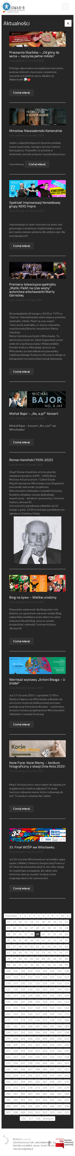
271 (8, 1087)
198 (66, 1032)
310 (30, 1112)
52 (49, 940)
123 (44, 983)
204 (44, 1038)
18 (43, 921)
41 (49, 934)
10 (62, 915)
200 (15, 1038)
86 (54, 958)
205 (52, 1038)
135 (66, 989)
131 (37, 989)
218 (15, 1050)
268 (52, 1081)
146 (15, 1001)
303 (44, 1106)
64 (54, 946)
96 (49, 964)
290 (15, 1100)
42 (54, 934)
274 (30, 1087)
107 (59, 971)
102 (23, 971)
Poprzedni (11, 915)
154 (8, 1007)
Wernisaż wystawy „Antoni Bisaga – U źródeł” (37, 681)
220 (30, 1050)
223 (52, 1050)
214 (52, 1044)
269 (59, 1081)
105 (44, 971)
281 (15, 1094)
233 (59, 1057)
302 (37, 1106)
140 (37, 995)
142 (52, 995)
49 (31, 940)
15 (26, 921)
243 (66, 1063)
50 (37, 940)
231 (44, 1057)
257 (37, 1075)
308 (15, 1112)
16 (31, 921)
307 (8, 1112)
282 (23, 1094)
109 (8, 977)
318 (38, 1118)
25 (20, 928)
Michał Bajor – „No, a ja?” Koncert (33, 413)
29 (43, 928)
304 (52, 1106)
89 (8, 964)
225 (66, 1050)
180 (66, 1020)
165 (23, 1014)
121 (30, 983)
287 (59, 1094)
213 (44, 1044)
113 (37, 977)
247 (30, 1069)
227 (15, 1057)
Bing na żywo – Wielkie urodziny (33, 597)
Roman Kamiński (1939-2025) (31, 459)
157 (30, 1007)
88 (66, 958)
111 (23, 977)
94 (37, 964)
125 (59, 983)
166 (30, 1014)
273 (23, 1087)
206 (59, 1038)
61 (37, 946)
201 (23, 1038)
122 (37, 983)
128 (15, 989)
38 (31, 934)
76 (60, 952)
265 (30, 1081)
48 (26, 940)
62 (43, 946)
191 (15, 1032)
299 (15, 1106)
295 (52, 1100)
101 (15, 971)
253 (8, 1075)
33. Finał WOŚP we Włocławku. (32, 847)
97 (54, 964)
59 (26, 946)
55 (66, 940)
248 (37, 1069)
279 (66, 1087)
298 (8, 1106)
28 (37, 928)
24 (14, 928)
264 (23, 1081)
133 (52, 989)
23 (8, 928)
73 (43, 952)
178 (52, 1020)
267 (44, 1081)
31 (54, 928)
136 (8, 995)
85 (49, 958)
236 (15, 1063)
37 (26, 934)
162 (66, 1007)
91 (20, 964)
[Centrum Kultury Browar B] (13, 6)
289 (8, 1100)
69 (20, 952)
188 (59, 1026)
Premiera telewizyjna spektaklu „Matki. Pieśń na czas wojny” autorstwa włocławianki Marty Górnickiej (32, 290)
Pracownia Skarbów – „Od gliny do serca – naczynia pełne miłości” (34, 54)
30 (49, 928)
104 (37, 971)
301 (30, 1106)
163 (8, 1014)
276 (44, 1087)
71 (31, 952)
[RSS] (68, 23)
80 (20, 958)
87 (60, 958)
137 (15, 995)
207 (66, 1038)
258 (44, 1075)
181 (8, 1026)
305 (59, 1106)
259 (52, 1075)
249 (44, 1069)
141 (44, 995)
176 (37, 1020)
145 (8, 1001)
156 (23, 1007)
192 (23, 1032)
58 (20, 946)
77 (66, 952)
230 (37, 1057)
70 (26, 952)
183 (23, 1026)
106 (52, 971)
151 (52, 1001)
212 (37, 1044)
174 (23, 1020)
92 (26, 964)
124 (52, 983)
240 (44, 1063)
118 (8, 983)
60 (31, 946)
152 (59, 1001)
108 (66, 971)
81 (26, 958)
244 (8, 1069)
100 (8, 971)
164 (15, 1014)
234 (66, 1057)
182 (15, 1026)
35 (14, 934)
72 (37, 952)
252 (66, 1069)
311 (37, 1112)
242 (59, 1063)
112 (30, 977)
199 (8, 1038)
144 (66, 995)
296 (59, 1100)
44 (66, 934)
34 (8, 934)
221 (37, 1050)
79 (14, 958)
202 (30, 1038)
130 (30, 989)
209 (15, 1044)
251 (59, 1069)
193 (30, 1032)
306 (66, 1106)
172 (8, 1020)
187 (52, 1026)
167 (37, 1014)
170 (59, 1014)
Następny (48, 1118)
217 (8, 1050)
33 (66, 928)
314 (59, 1112)
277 (52, 1087)
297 (66, 1100)
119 (15, 983)
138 (23, 995)
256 (30, 1075)
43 (60, 934)
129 (23, 989)
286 (52, 1094)
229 (30, 1057)
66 (66, 946)
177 (44, 1020)
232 (52, 1057)
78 (8, 958)
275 (37, 1087)
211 (30, 1044)
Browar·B (26, 1139)
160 (52, 1007)
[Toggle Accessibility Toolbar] (6, 6)
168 (44, 1014)
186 (44, 1026)
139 (30, 995)
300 (23, 1106)
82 (31, 958)
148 (30, 1001)
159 (44, 1007)
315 (66, 1112)
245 (15, 1069)
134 (59, 989)
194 (37, 1032)
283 (30, 1094)
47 (20, 940)
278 (59, 1087)
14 (20, 921)
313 (52, 1112)
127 (8, 989)
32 (60, 928)
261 (66, 1075)
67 (8, 952)
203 (37, 1038)
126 (66, 983)
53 (54, 940)
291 (23, 1100)
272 (15, 1087)
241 (52, 1063)
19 (49, 921)
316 (23, 1118)
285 (44, 1094)
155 (15, 1007)
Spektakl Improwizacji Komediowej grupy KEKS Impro (34, 204)
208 (8, 1044)
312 (44, 1112)
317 (30, 1118)
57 (14, 946)
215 (59, 1044)
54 (60, 940)
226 (8, 1057)
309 (23, 1112)
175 (30, 1020)
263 (15, 1081)
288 (66, 1094)
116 (59, 977)
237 (23, 1063)
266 (37, 1081)
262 (8, 1081)
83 (37, 958)
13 (14, 921)
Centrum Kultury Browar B (49, 1143)
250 (52, 1069)
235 (8, 1063)
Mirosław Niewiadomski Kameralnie (35, 130)
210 (23, 1044)
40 (43, 934)
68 (14, 952)
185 (37, 1026)
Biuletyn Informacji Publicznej (64, 1144)
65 (60, 946)
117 (66, 977)
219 (23, 1050)
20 (54, 921)
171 (66, 1014)
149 (37, 1001)
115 (52, 977)
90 (14, 964)
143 (59, 995)
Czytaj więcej (21, 92)
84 (43, 958)
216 (66, 1044)
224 (59, 1050)
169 (52, 1014)
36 (20, 934)
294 (44, 1100)
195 (44, 1032)
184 (30, 1026)
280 (8, 1094)
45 (8, 940)
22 (66, 921)
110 (15, 977)
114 (44, 977)
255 (23, 1075)
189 (66, 1026)
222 (44, 1050)
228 (23, 1057)
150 (44, 1001)
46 (14, 940)
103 (30, 971)
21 (60, 921)
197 (59, 1032)
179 (59, 1020)
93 (31, 964)
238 (30, 1063)
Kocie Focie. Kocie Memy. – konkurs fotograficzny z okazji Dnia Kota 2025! (37, 764)
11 (68, 915)
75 (54, 952)
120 (23, 983)
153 (66, 1001)
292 (30, 1100)
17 (37, 921)
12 (8, 921)
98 (60, 964)
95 (43, 964)
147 (23, 1001)
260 (59, 1075)
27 (31, 928)
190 (8, 1032)
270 (66, 1081)
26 (26, 928)
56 (8, 946)
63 (49, 946)
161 (59, 1007)
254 (15, 1075)
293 (37, 1100)
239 (37, 1063)
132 (44, 989)
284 (37, 1094)
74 (49, 952)
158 (37, 1007)
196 (52, 1032)
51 (43, 940)
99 (66, 964)
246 (23, 1069)
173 (15, 1020)
